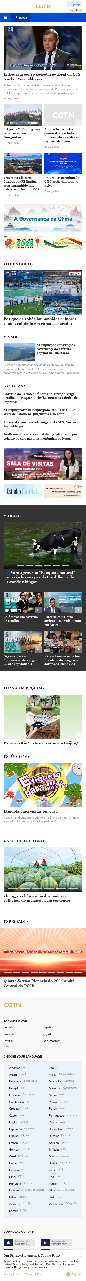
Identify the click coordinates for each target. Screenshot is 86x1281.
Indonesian (26, 1190)
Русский (8, 1040)
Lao (54, 1067)
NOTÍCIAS (13, 386)
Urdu (55, 1197)
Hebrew (18, 1169)
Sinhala (58, 1149)
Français (9, 1034)
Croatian (20, 1108)
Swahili (59, 1163)
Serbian (59, 1142)
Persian (58, 1101)
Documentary (51, 1040)
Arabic (17, 1074)
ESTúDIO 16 (15, 756)
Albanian (18, 1067)
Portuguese (62, 1115)
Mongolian (61, 1081)
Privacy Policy (12, 1274)
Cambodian (19, 1101)
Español (48, 1027)
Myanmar (63, 1088)
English (8, 1027)
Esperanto (22, 1129)
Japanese (20, 1203)
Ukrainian (62, 1190)
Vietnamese (63, 1203)
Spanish (59, 1156)
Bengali (16, 1088)
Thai (54, 1176)
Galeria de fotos (23, 841)
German (19, 1149)
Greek (18, 1156)
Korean (18, 1210)
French (19, 1142)
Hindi (15, 1176)
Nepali (56, 1094)
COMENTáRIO (17, 264)
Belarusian (23, 1081)
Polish (57, 1108)
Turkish (58, 1183)
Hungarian (21, 1183)
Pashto (57, 1122)
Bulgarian (22, 1094)
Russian (59, 1135)
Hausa (17, 1163)
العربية (47, 1034)
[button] (13, 888)
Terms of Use (33, 1274)
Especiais (15, 921)
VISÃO (10, 337)
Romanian (61, 1129)
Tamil (56, 1169)
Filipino (19, 1135)
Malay (62, 1074)
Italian (18, 1197)
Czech (17, 1115)
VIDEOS (11, 516)
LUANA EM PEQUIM (23, 688)
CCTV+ (8, 1047)
